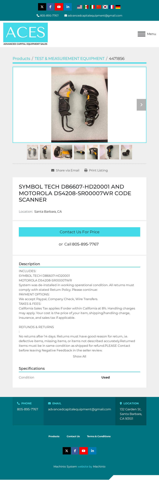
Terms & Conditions (99, 436)
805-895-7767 (49, 15)
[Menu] (141, 34)
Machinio (99, 466)
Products (53, 436)
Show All (79, 356)
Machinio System (65, 466)
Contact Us (73, 436)
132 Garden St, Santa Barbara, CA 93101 (131, 413)
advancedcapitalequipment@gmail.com (95, 15)
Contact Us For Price (79, 232)
